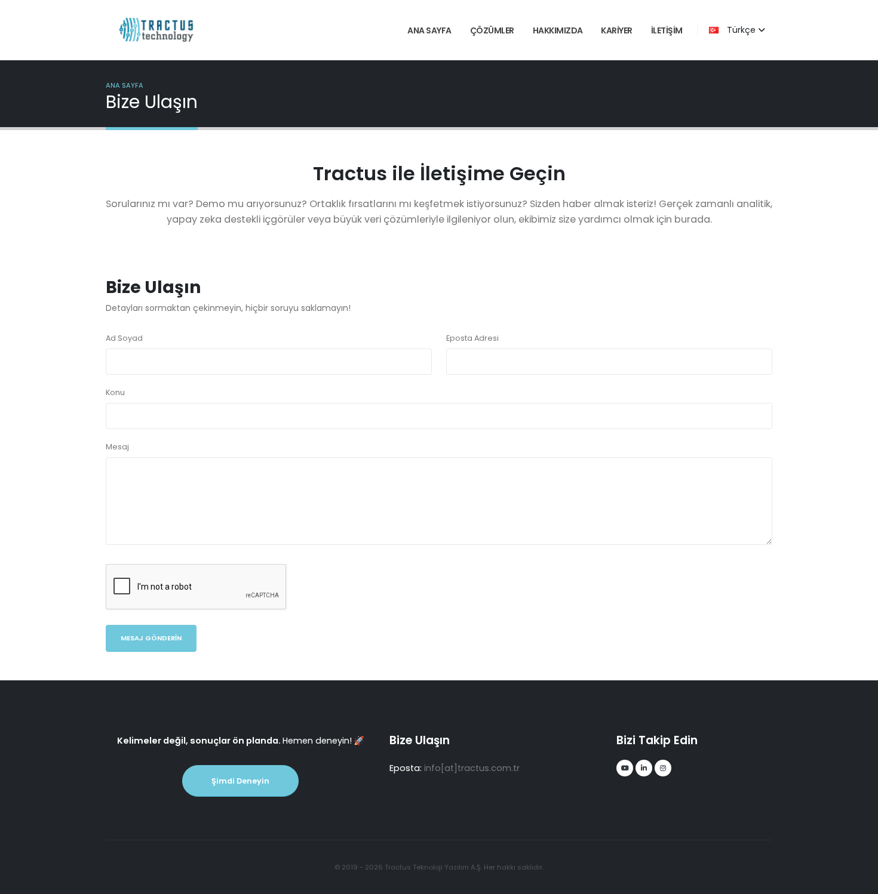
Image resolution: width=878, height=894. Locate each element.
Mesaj (117, 447)
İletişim (667, 30)
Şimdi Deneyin (240, 781)
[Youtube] (624, 768)
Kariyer (617, 30)
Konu (115, 392)
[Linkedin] (644, 768)
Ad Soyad (124, 338)
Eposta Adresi (472, 338)
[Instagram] (663, 768)
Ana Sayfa (429, 30)
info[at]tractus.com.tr (472, 768)
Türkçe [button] (741, 30)
